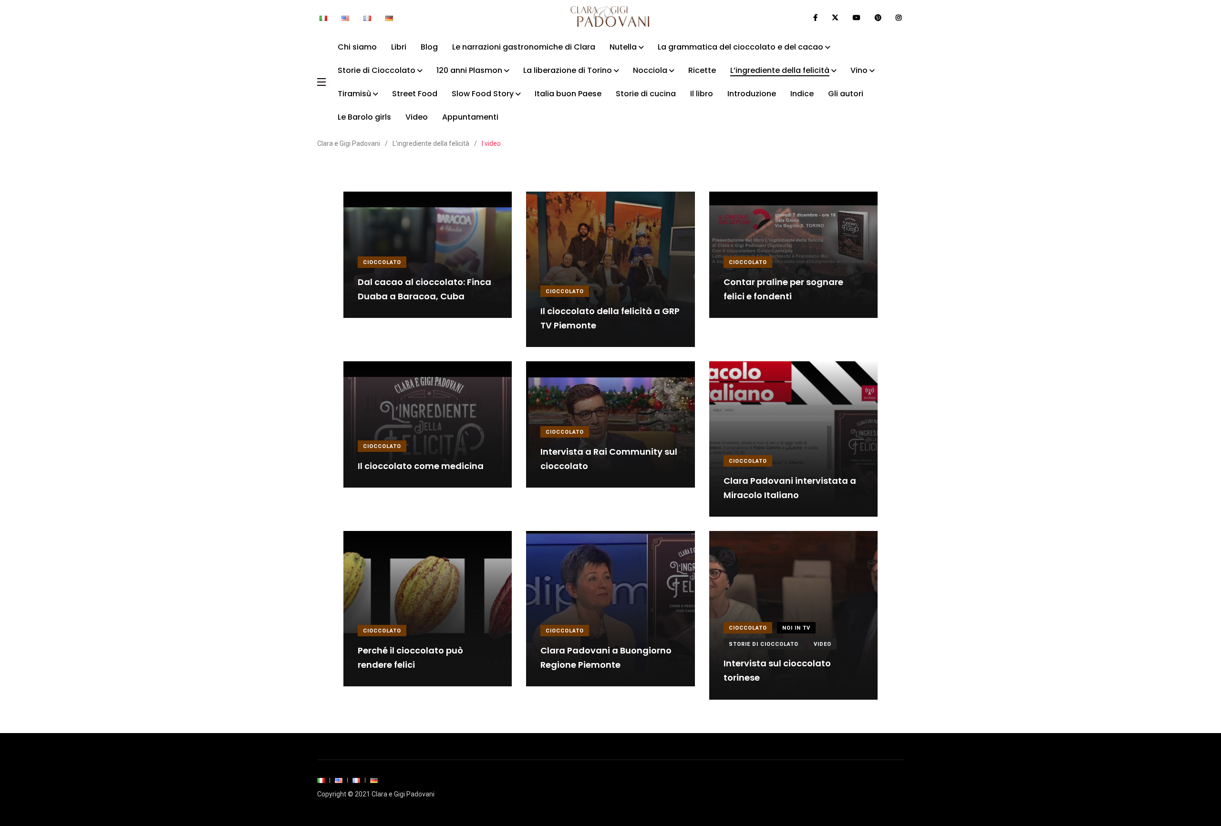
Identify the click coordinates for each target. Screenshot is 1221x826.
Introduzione (751, 93)
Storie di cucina (646, 93)
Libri (398, 46)
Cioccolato (382, 262)
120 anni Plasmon (469, 70)
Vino (859, 70)
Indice (802, 93)
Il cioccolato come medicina (421, 466)
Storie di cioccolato (763, 644)
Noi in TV (796, 628)
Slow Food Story (483, 93)
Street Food (414, 93)
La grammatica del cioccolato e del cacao (740, 46)
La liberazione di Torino (567, 70)
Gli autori (845, 93)
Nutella (623, 46)
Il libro (701, 93)
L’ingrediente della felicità (779, 70)
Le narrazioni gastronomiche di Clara (523, 46)
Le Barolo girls (364, 117)
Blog (429, 46)
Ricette (702, 70)
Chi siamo (357, 46)
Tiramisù (354, 93)
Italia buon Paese (568, 93)
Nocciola (650, 70)
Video (416, 117)
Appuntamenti (470, 117)
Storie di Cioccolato (376, 70)
